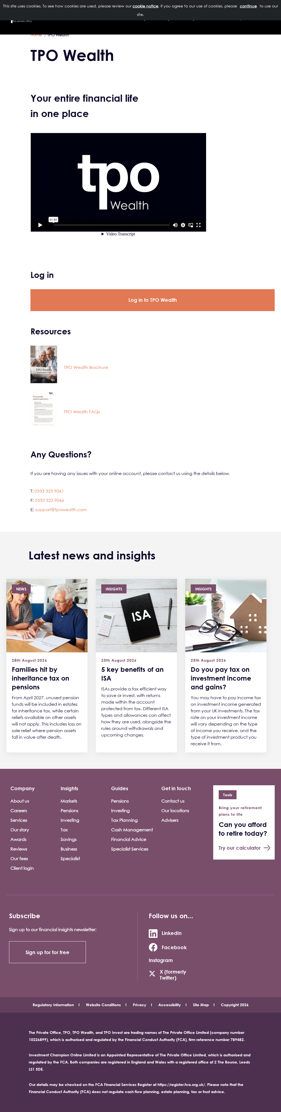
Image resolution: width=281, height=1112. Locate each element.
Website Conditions (103, 1004)
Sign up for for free (47, 952)
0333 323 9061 (49, 491)
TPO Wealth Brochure (86, 367)
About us (19, 801)
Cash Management (132, 829)
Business (69, 849)
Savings (69, 839)
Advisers (169, 820)
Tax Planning (124, 820)
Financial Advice (128, 839)
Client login (22, 868)
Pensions (69, 810)
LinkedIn (172, 933)
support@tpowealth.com (61, 509)
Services (18, 820)
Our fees (19, 858)
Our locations (175, 810)
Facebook (174, 947)
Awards (18, 839)
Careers (18, 810)
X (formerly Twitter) (173, 975)
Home (36, 34)
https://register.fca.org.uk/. (182, 1084)
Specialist (70, 858)
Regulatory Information (53, 1004)
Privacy (139, 1004)
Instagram (161, 960)
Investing (70, 820)
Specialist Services (129, 849)
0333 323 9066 (49, 500)
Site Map (201, 1004)
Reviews (18, 849)
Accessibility (169, 1004)
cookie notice (145, 6)
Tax (64, 829)
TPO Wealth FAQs (82, 411)
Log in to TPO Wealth (152, 300)
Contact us (172, 801)
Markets (69, 801)
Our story (19, 829)
